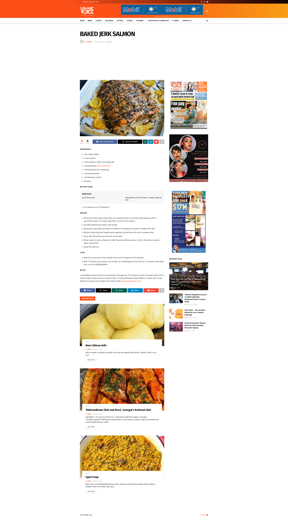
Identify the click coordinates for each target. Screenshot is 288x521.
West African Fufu (88, 198)
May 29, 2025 (176, 287)
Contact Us (187, 21)
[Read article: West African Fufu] (122, 325)
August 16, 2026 (97, 414)
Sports (99, 21)
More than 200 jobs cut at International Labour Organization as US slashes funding (188, 282)
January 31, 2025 (190, 330)
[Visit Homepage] (87, 11)
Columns (139, 21)
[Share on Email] (156, 142)
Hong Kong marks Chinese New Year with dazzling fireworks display (195, 325)
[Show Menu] (207, 11)
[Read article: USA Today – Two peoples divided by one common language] (176, 314)
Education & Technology (158, 21)
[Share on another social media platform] (161, 142)
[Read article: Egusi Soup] (122, 456)
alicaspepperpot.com (131, 281)
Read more (92, 359)
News (90, 21)
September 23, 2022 (192, 304)
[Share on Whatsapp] (145, 142)
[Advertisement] (144, 61)
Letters (120, 21)
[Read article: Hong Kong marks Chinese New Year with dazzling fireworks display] (176, 327)
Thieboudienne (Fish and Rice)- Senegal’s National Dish (118, 409)
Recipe (94, 27)
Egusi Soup (92, 477)
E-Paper (175, 21)
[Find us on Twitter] (204, 2)
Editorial (109, 21)
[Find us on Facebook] (201, 2)
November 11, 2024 (191, 318)
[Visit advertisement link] (188, 105)
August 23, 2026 (97, 349)
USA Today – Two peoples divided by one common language (194, 312)
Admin (89, 42)
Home (82, 21)
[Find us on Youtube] (207, 2)
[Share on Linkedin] (150, 142)
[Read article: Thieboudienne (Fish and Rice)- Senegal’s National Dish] (122, 389)
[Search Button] (207, 21)
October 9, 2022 (99, 42)
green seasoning (103, 166)
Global (130, 21)
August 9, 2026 (97, 481)
